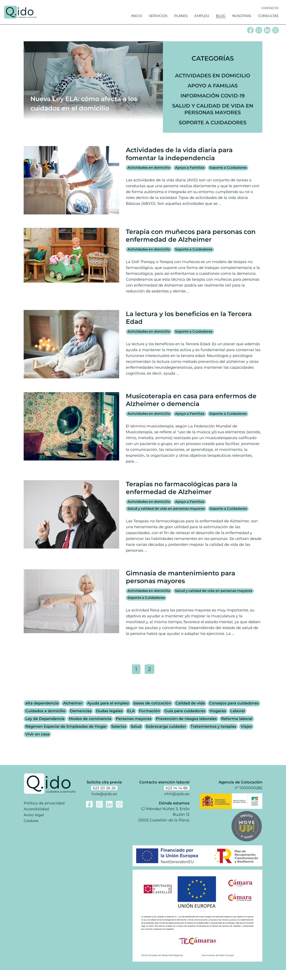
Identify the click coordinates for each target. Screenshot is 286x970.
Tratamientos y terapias (213, 726)
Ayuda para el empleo (108, 703)
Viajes (246, 726)
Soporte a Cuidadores (212, 122)
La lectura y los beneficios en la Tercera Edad (189, 318)
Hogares (218, 711)
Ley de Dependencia (44, 718)
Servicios (158, 16)
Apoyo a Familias (213, 86)
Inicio (136, 16)
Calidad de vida (190, 703)
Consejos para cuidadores (234, 703)
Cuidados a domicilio (45, 711)
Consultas (268, 16)
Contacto (270, 8)
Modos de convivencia (90, 718)
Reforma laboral (236, 718)
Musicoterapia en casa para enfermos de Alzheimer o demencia (191, 400)
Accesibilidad (36, 809)
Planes (181, 16)
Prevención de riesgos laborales (186, 718)
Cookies (31, 820)
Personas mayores (133, 718)
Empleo (202, 16)
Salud (136, 726)
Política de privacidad (44, 803)
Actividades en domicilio (212, 76)
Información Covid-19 (212, 96)
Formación (149, 711)
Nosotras (241, 16)
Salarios (118, 726)
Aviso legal (34, 815)
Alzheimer (73, 703)
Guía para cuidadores (184, 711)
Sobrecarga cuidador (166, 726)
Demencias (80, 711)
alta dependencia (42, 703)
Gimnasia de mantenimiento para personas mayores (180, 577)
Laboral (237, 711)
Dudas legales (109, 711)
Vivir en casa (37, 734)
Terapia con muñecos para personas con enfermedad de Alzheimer (191, 236)
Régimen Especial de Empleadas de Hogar (66, 726)
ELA (131, 711)
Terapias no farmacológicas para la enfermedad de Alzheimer (181, 488)
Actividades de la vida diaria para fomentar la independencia (179, 154)
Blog (220, 16)
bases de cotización (152, 703)
